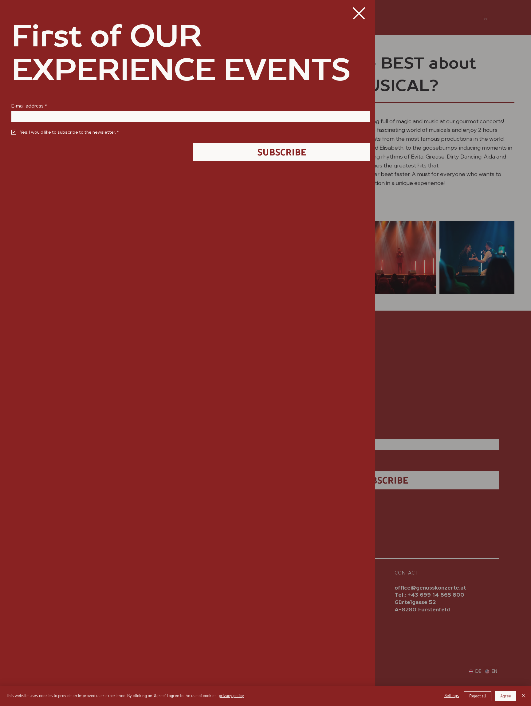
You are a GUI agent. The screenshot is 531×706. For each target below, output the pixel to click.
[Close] (523, 696)
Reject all (477, 696)
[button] (359, 13)
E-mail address (29, 106)
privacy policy (231, 696)
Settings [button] (451, 696)
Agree (505, 696)
